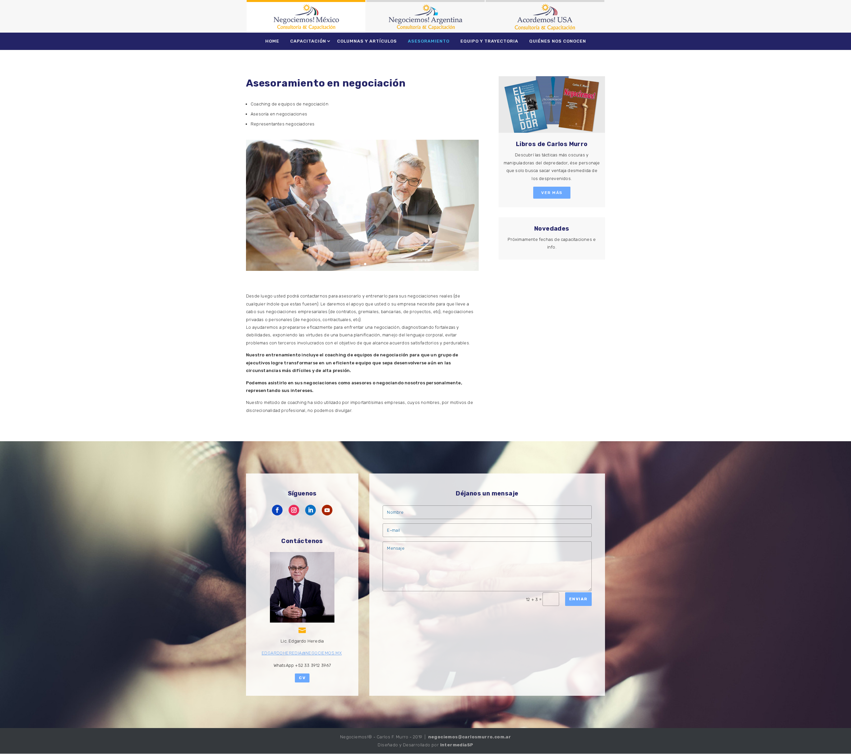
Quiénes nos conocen (557, 41)
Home (272, 41)
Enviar (578, 599)
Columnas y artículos (367, 41)
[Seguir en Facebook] (277, 510)
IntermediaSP (456, 744)
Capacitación (308, 41)
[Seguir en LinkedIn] (310, 510)
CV (302, 677)
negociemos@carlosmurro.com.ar (469, 736)
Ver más (551, 192)
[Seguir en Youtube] (327, 510)
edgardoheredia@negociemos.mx (302, 653)
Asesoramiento (428, 41)
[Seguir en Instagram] (294, 510)
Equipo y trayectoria (489, 41)
